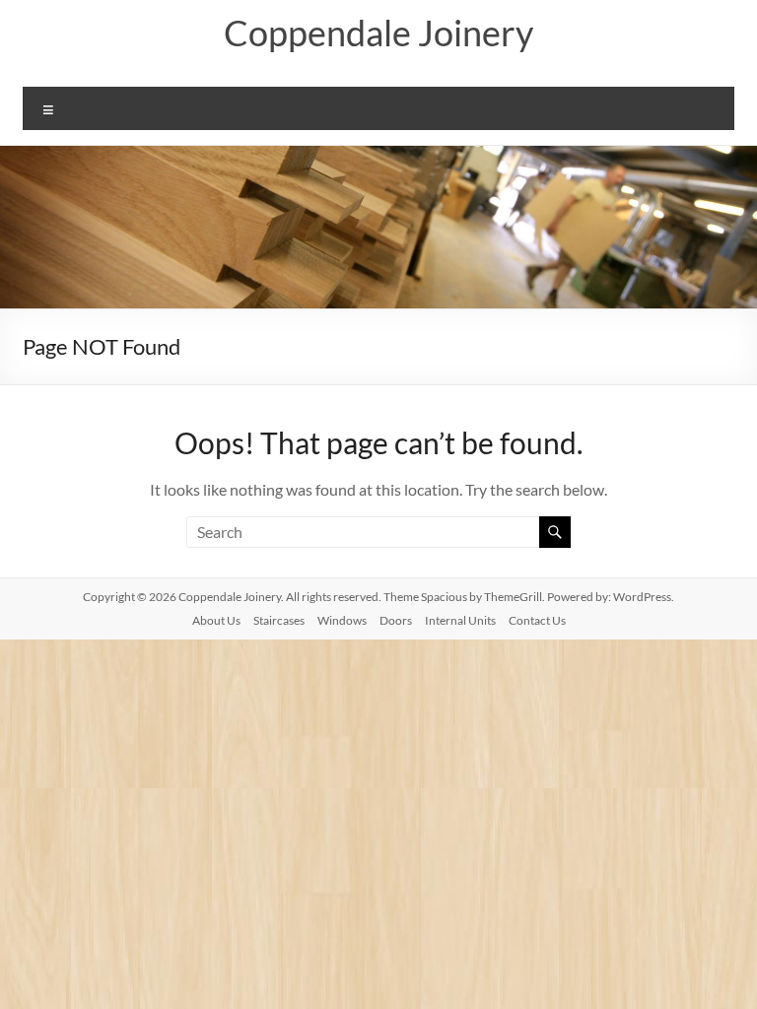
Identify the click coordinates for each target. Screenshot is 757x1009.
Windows (342, 620)
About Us (216, 620)
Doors (395, 620)
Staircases (279, 620)
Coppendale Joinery (378, 32)
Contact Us (537, 620)
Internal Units (460, 620)
